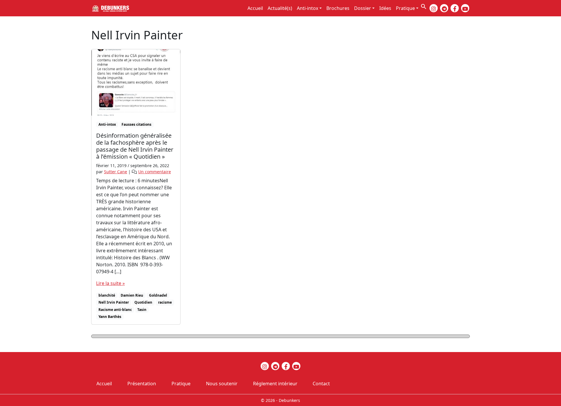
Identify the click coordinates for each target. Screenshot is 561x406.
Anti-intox (307, 8)
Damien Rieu (132, 295)
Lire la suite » (110, 283)
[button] (424, 6)
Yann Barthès (109, 316)
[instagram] (434, 8)
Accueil (255, 8)
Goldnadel (158, 295)
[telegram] (444, 8)
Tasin (141, 309)
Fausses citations (136, 124)
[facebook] (455, 8)
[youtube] (465, 8)
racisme (165, 302)
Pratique (405, 8)
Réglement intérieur (275, 383)
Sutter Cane (115, 171)
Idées (385, 8)
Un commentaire (154, 171)
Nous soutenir (222, 383)
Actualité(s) (280, 8)
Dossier (362, 8)
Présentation (141, 383)
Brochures (337, 8)
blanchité (106, 295)
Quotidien (143, 302)
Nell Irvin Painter (113, 302)
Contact (321, 383)
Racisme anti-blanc (115, 309)
